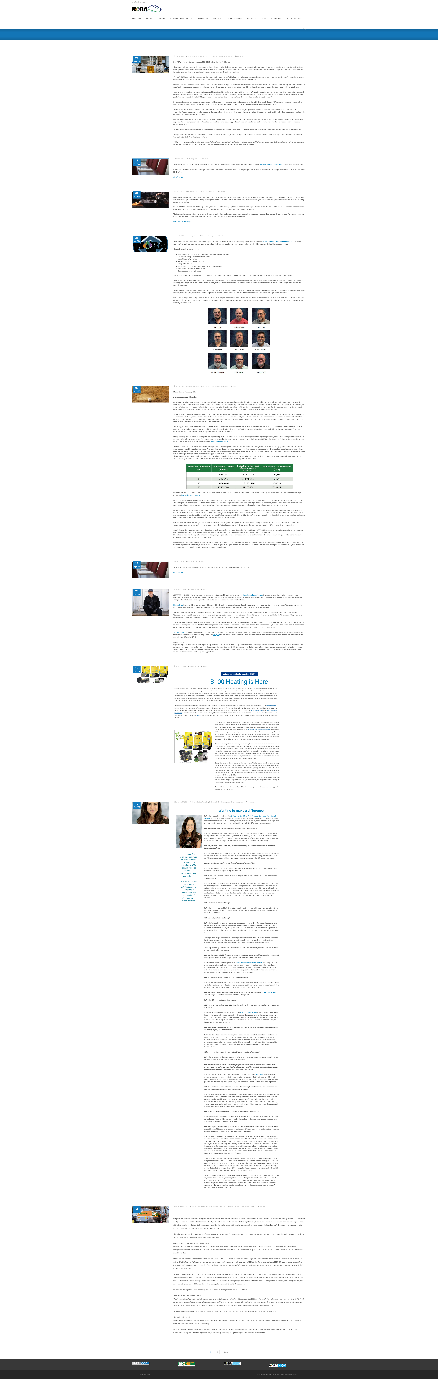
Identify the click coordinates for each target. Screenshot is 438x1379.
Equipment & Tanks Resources (181, 18)
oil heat (237, 1206)
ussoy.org (216, 635)
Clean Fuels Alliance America (253, 595)
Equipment (203, 386)
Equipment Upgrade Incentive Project (259, 729)
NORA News (251, 18)
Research (149, 18)
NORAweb (239, 56)
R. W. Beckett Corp (257, 710)
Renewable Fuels (202, 18)
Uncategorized (227, 56)
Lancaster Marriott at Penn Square (271, 164)
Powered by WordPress (264, 1374)
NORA (207, 56)
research (247, 1206)
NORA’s (199, 715)
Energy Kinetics (271, 705)
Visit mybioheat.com (180, 632)
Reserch (253, 1206)
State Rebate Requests (234, 18)
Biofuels (190, 56)
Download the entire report (182, 221)
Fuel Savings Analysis (293, 18)
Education (161, 18)
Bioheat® (259, 1074)
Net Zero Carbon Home (248, 1013)
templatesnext (293, 1374)
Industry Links (276, 18)
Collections (217, 18)
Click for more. (178, 177)
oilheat (242, 1206)
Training (210, 236)
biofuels (231, 1206)
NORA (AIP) (278, 242)
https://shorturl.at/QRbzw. (190, 495)
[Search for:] (305, 29)
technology (219, 56)
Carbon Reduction (199, 56)
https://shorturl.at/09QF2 (220, 441)
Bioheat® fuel (178, 605)
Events (263, 18)
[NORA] (145, 8)
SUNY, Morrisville (269, 992)
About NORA (136, 18)
